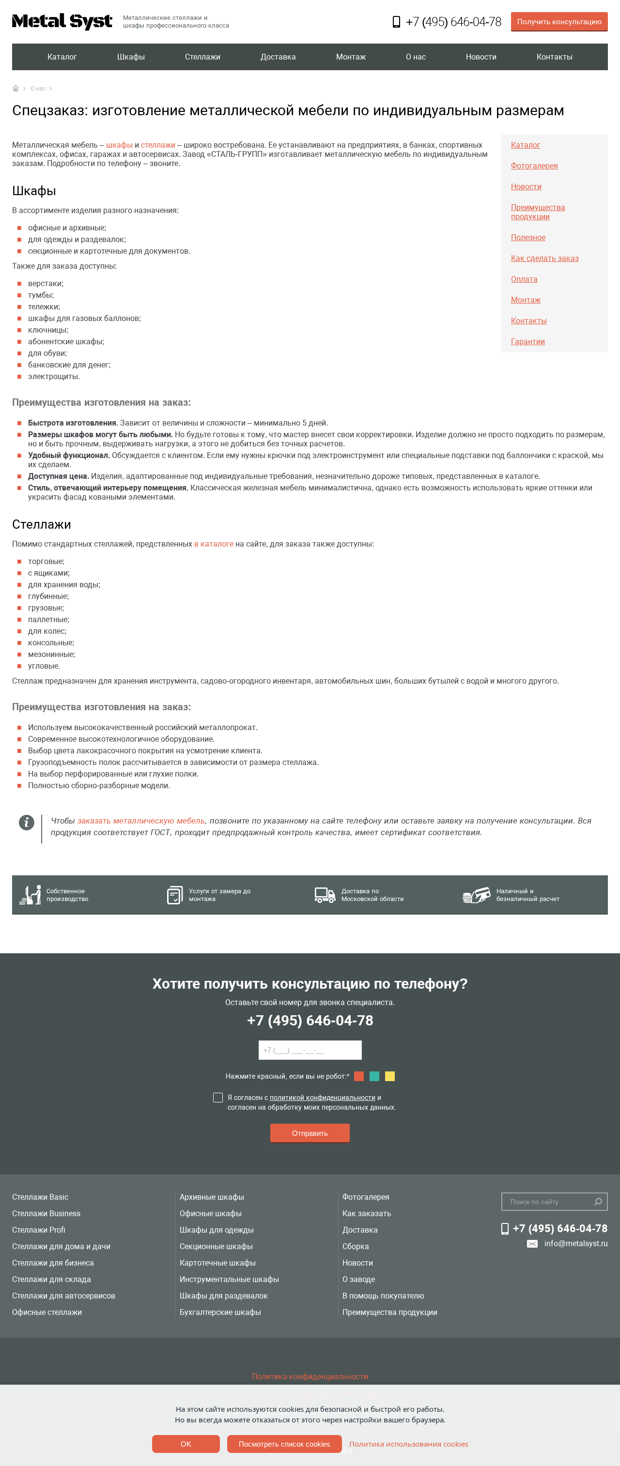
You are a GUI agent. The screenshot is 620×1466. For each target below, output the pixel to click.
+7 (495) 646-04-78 (310, 1020)
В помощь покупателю (383, 1295)
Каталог (62, 56)
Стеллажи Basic (40, 1197)
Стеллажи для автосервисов (63, 1295)
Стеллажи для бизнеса (53, 1262)
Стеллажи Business (46, 1213)
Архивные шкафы (212, 1197)
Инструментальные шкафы (229, 1279)
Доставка (278, 56)
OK (186, 1444)
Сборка (355, 1246)
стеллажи (158, 145)
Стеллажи (202, 56)
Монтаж (351, 56)
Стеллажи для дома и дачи (61, 1246)
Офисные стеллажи (47, 1312)
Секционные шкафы (216, 1246)
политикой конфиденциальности (322, 1097)
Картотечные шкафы (218, 1262)
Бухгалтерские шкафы (220, 1312)
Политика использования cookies (408, 1444)
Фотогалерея (365, 1197)
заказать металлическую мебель (141, 820)
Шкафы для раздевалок (224, 1295)
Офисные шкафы (211, 1213)
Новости (481, 56)
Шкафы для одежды (217, 1230)
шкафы (119, 145)
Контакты (555, 56)
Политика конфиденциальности (310, 1376)
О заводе (358, 1279)
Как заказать (366, 1213)
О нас (416, 56)
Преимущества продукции (389, 1312)
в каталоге (213, 544)
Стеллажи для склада (51, 1279)
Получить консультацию (559, 21)
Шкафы (131, 56)
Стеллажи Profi (38, 1230)
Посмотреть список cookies (284, 1444)
